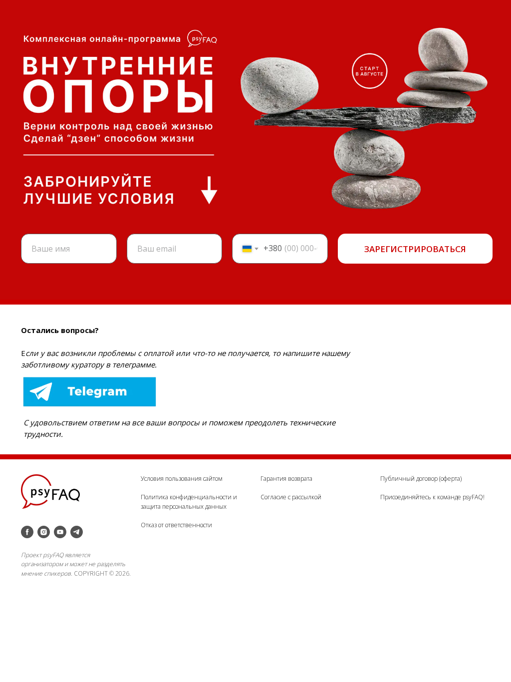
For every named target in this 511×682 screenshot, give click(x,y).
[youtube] (60, 532)
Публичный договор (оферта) (421, 478)
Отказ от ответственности (176, 525)
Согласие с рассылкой (290, 497)
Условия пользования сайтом (182, 478)
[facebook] (27, 532)
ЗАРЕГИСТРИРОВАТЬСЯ (415, 249)
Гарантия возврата (286, 478)
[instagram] (43, 532)
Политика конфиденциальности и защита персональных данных (189, 502)
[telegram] (76, 532)
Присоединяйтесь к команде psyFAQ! (432, 497)
